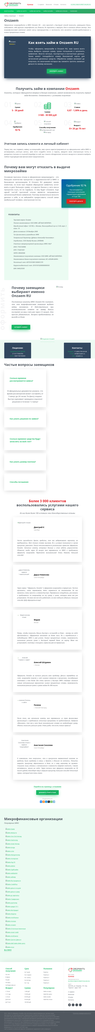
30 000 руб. (27, 997)
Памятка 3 (46, 977)
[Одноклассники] (43, 802)
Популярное (48, 988)
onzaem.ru (79, 356)
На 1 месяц (27, 977)
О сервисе (41, 4)
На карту (8, 982)
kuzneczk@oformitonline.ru (81, 4)
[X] (49, 802)
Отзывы (56, 4)
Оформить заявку (56, 71)
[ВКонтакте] (41, 802)
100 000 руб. (27, 1002)
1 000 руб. (27, 991)
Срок (26, 969)
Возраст (9, 988)
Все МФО (7, 950)
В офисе (8, 977)
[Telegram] (54, 802)
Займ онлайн (48, 11)
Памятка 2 (46, 975)
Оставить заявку (20, 327)
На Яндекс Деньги (10, 985)
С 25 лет (8, 997)
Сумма (27, 988)
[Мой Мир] (46, 802)
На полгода (27, 980)
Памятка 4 (46, 980)
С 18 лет (8, 991)
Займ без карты (35, 11)
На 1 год (26, 983)
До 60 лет (8, 999)
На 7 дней (27, 972)
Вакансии (49, 4)
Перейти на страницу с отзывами (47, 787)
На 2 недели (27, 975)
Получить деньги (76, 201)
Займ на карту (22, 11)
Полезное (73, 11)
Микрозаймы (9, 11)
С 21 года (8, 994)
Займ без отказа (62, 11)
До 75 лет (8, 1002)
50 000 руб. (27, 999)
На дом (7, 980)
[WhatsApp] (51, 802)
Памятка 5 (46, 983)
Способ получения (10, 970)
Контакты (63, 4)
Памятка (45, 972)
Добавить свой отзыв (47, 792)
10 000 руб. (27, 994)
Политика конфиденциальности (82, 1013)
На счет (8, 974)
